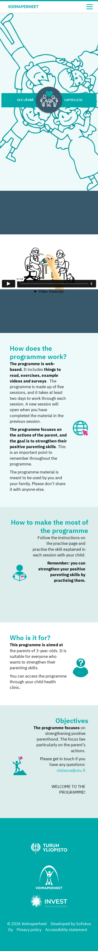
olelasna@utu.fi (71, 771)
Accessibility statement (66, 930)
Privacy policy (29, 930)
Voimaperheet (23, 7)
